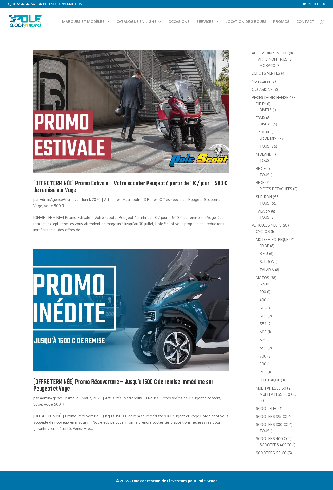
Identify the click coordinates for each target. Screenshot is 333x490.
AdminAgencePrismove (59, 199)
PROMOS (281, 22)
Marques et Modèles (83, 22)
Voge (37, 205)
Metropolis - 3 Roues (140, 199)
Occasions (179, 22)
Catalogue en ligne (136, 22)
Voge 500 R (54, 205)
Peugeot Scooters (203, 199)
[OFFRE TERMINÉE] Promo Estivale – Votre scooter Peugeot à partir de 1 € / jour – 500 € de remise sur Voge (130, 187)
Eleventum (177, 481)
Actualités (112, 199)
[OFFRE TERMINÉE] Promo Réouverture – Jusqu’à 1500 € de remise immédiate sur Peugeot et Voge (123, 385)
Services (205, 22)
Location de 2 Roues (246, 22)
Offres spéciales (173, 199)
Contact (305, 22)
